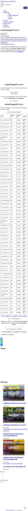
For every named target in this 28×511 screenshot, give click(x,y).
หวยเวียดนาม (21, 98)
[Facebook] (14, 339)
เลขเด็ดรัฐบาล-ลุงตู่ (14, 504)
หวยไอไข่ (11, 501)
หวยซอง (2, 491)
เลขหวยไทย (7, 494)
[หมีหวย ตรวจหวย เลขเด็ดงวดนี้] (8, 1)
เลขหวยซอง (17, 493)
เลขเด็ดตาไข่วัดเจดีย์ (17, 502)
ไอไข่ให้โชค (19, 506)
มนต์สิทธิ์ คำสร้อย (7, 498)
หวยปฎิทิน (12, 507)
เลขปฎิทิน (16, 501)
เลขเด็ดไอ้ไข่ (18, 499)
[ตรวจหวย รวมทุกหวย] (1, 481)
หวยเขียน (4, 499)
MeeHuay (15, 316)
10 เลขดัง (14, 506)
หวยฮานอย (9, 502)
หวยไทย (17, 491)
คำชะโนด (14, 496)
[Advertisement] (14, 68)
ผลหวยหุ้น (13, 98)
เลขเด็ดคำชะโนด (11, 499)
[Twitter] (14, 343)
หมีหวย (7, 316)
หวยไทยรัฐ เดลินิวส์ (10, 50)
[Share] (14, 345)
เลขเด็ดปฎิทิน (21, 501)
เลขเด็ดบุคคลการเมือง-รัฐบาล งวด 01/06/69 (14, 425)
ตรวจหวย (8, 331)
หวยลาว (15, 494)
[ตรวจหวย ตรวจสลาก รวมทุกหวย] (2, 481)
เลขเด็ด (22, 493)
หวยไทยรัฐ (13, 491)
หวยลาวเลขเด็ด (8, 496)
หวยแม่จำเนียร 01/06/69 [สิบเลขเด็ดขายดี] (14, 466)
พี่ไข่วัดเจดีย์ (19, 496)
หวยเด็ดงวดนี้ (20, 51)
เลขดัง (11, 494)
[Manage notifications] (25, 508)
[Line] (14, 341)
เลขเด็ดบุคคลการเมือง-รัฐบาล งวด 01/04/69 (14, 403)
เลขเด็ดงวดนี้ (7, 491)
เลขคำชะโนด (14, 498)
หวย (3, 493)
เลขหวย (12, 493)
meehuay (25, 316)
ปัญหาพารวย (20, 494)
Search (2, 6)
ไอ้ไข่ (11, 506)
